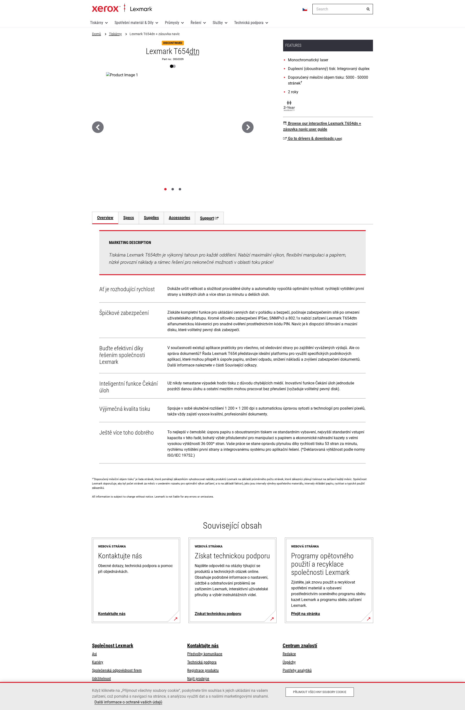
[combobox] (342, 9)
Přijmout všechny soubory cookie (319, 692)
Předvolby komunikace (204, 654)
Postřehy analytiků (297, 670)
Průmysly (172, 22)
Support (207, 218)
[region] (232, 696)
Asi (94, 654)
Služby (218, 22)
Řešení (196, 22)
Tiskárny (96, 22)
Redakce (289, 654)
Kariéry (97, 662)
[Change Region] (305, 9)
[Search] (368, 9)
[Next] (248, 127)
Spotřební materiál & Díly (134, 22)
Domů (122, 8)
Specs (128, 217)
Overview (105, 217)
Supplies (151, 217)
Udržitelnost (101, 678)
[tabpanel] (232, 347)
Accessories (179, 217)
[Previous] (98, 127)
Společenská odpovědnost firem (117, 670)
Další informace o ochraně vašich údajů (128, 702)
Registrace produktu (203, 670)
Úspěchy (289, 662)
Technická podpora (249, 22)
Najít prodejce (198, 678)
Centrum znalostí (300, 645)
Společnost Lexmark (112, 645)
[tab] (165, 189)
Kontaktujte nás (203, 645)
